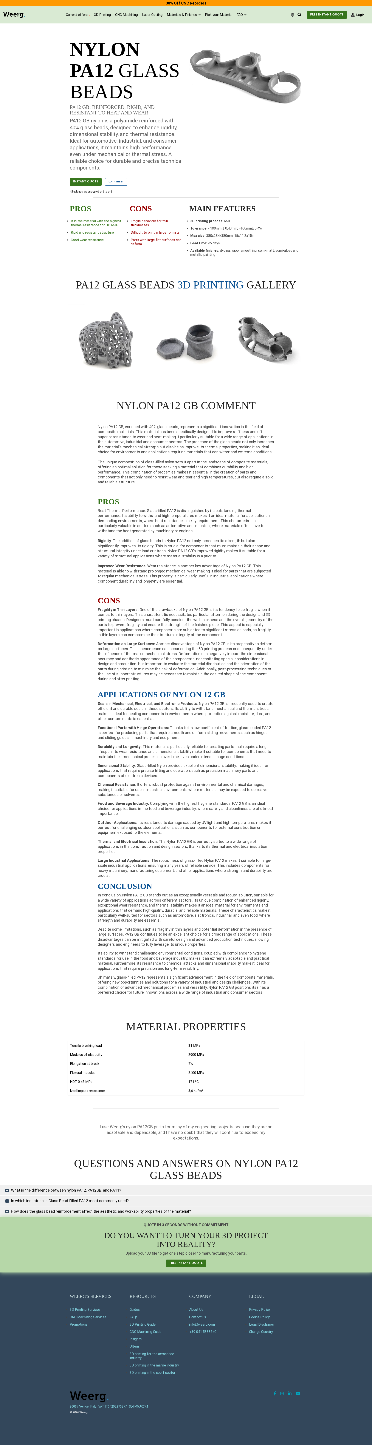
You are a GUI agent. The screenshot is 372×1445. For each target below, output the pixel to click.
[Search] (299, 15)
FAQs (134, 1317)
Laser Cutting (152, 15)
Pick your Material (218, 15)
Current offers (77, 15)
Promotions (78, 1324)
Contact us (197, 1317)
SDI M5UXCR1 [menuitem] (138, 1406)
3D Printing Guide (143, 1324)
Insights (136, 1339)
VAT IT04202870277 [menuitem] (112, 1406)
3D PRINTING (210, 285)
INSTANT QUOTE (85, 181)
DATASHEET (116, 181)
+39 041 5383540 (202, 1332)
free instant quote (186, 1263)
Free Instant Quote (327, 14)
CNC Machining (126, 15)
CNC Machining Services (88, 1317)
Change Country (261, 1332)
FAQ (240, 15)
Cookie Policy (259, 1317)
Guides (135, 1310)
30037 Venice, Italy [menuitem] (83, 1406)
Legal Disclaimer (261, 1324)
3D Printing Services (85, 1310)
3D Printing (102, 15)
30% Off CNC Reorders (186, 3)
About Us (196, 1310)
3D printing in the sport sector (152, 1373)
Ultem (134, 1346)
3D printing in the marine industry (154, 1365)
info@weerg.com (202, 1324)
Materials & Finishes (182, 15)
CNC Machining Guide (145, 1332)
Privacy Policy (260, 1310)
